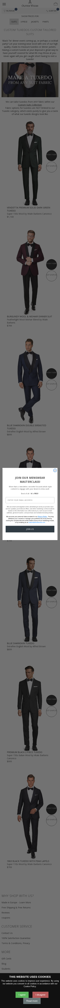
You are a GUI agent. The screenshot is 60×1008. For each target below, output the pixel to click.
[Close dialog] (55, 470)
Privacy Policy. (42, 516)
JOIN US (30, 529)
